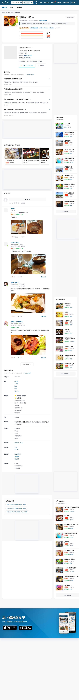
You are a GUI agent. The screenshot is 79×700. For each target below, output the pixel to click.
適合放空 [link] (17, 459)
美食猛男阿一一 (15, 282)
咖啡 (12, 12)
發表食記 (46, 2)
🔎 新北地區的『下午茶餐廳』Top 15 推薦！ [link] (17, 512)
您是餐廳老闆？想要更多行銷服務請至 (30, 61)
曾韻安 (13, 208)
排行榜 (73, 2)
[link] (65, 127)
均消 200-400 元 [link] (19, 442)
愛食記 (3, 12)
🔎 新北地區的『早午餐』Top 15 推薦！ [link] (16, 508)
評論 (11, 7)
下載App (53, 2)
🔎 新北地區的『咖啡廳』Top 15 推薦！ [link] (16, 504)
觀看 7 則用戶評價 (28, 65)
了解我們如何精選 (43, 20)
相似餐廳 (19, 7)
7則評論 (48, 37)
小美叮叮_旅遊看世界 (17, 321)
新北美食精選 (25, 28)
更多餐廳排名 (64, 211)
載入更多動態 (26, 364)
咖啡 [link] (41, 28)
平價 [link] (16, 447)
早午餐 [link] (46, 28)
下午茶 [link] (51, 28)
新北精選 (8, 12)
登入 (41, 2)
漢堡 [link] (16, 388)
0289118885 (27, 58)
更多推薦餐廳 (64, 373)
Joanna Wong (15, 242)
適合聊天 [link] (17, 456)
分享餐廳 (42, 65)
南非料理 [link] (17, 391)
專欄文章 (59, 2)
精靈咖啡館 (25, 17)
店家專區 (65, 2)
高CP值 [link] (16, 449)
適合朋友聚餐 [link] (18, 454)
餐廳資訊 (4, 7)
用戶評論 (7, 193)
